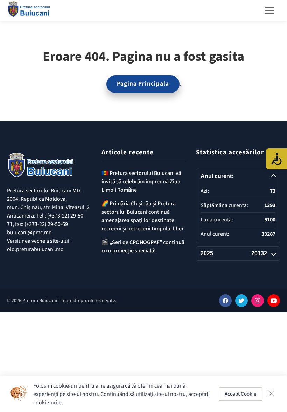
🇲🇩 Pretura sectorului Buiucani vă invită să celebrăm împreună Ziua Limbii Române (141, 181)
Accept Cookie (241, 394)
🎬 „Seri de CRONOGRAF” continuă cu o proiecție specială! (143, 246)
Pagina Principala (143, 84)
